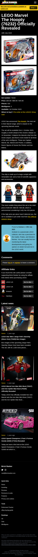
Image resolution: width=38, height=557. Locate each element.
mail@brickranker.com (8, 473)
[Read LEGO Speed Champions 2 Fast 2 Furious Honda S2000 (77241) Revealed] (17, 420)
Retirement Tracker (7, 507)
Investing (4, 487)
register (17, 263)
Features (4, 496)
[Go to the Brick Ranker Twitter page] (2, 470)
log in (10, 263)
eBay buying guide (7, 510)
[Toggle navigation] (35, 2)
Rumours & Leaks (7, 493)
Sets (2, 521)
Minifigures (4, 524)
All (2, 518)
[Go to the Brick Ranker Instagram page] (5, 470)
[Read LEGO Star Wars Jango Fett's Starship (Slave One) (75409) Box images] (17, 318)
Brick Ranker (6, 466)
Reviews (4, 490)
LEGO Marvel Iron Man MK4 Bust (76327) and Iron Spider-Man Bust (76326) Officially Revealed (16, 388)
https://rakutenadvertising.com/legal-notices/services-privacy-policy (18, 544)
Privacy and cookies (7, 499)
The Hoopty (22, 121)
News (3, 333)
